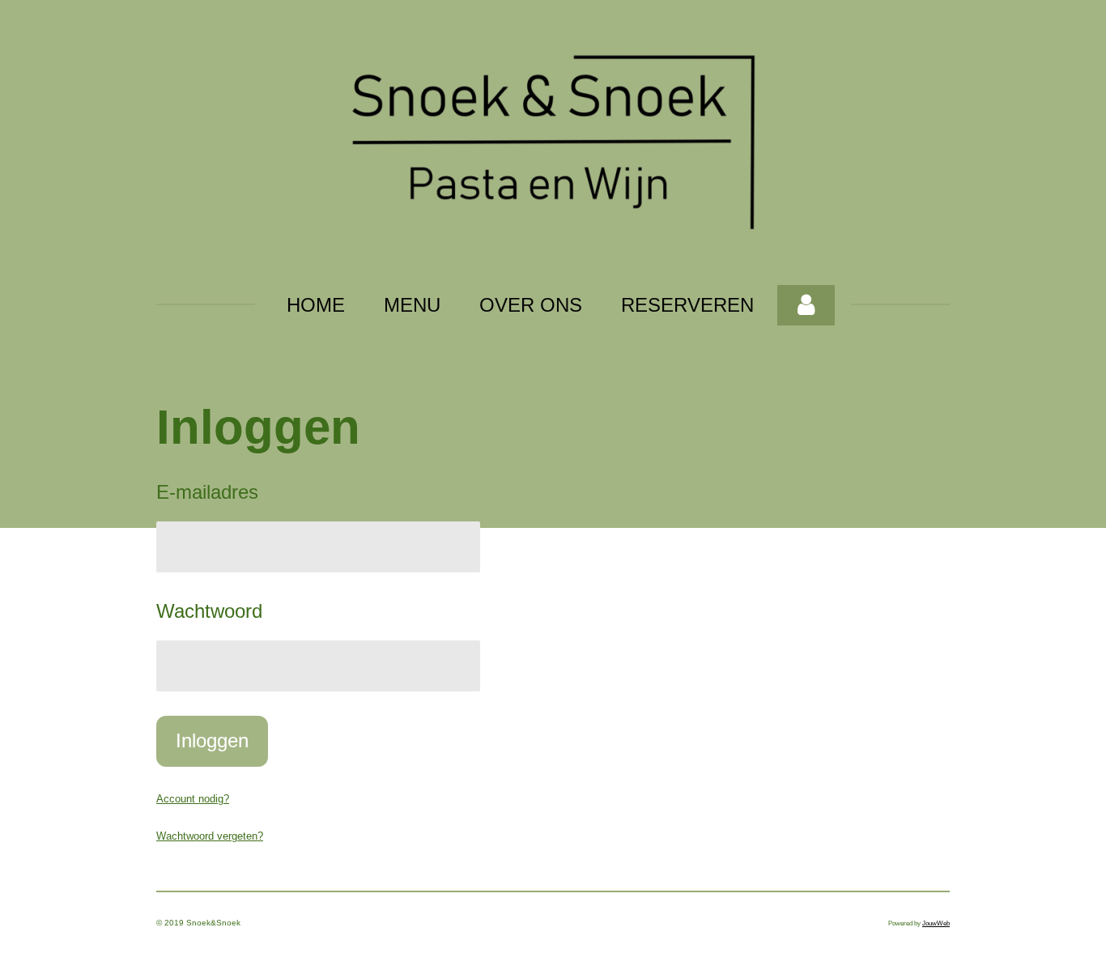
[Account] (806, 305)
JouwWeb (936, 923)
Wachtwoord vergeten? (209, 836)
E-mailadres (207, 492)
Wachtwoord (209, 611)
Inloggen (212, 740)
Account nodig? (192, 799)
